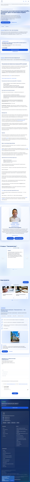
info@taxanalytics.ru (6, 420)
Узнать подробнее (10, 238)
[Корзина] (26, 1)
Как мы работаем (5, 429)
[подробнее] (13, 298)
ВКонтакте (4, 422)
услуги (10, 75)
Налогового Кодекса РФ (21, 120)
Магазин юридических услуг (7, 453)
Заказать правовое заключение (21, 428)
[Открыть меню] (28, 1)
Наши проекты (19, 441)
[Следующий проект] (29, 292)
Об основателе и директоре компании (8, 463)
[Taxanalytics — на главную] (3, 1)
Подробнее (6, 26)
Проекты (4, 432)
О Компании (4, 451)
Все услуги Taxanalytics (20, 435)
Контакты (10, 351)
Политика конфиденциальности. (5, 480)
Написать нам (5, 351)
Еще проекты (26, 282)
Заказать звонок (15, 407)
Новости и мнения (5, 433)
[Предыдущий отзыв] (3, 257)
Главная (4, 450)
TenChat (18, 422)
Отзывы (4, 458)
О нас (3, 428)
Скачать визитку (18, 238)
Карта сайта (4, 466)
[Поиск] (23, 1)
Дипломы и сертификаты (6, 459)
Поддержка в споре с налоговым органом (21, 432)
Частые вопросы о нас (6, 461)
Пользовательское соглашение (7, 455)
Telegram (9, 422)
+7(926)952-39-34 (14, 22)
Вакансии (4, 465)
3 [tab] (14, 269)
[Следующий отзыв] (27, 257)
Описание (2, 26)
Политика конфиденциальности (7, 457)
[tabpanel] (15, 258)
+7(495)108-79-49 (6, 417)
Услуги (3, 190)
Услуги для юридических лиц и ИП (21, 438)
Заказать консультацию (6, 22)
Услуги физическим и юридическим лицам (21, 440)
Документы (18, 445)
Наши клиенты (5, 462)
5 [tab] (15, 269)
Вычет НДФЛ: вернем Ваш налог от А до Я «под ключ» (22, 434)
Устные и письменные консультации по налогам (22, 430)
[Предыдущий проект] (1, 292)
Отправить (15, 393)
